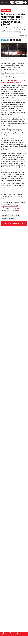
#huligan (4, 218)
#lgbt (11, 215)
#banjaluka (5, 215)
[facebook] (2, 40)
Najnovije (10, 634)
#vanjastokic (12, 218)
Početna (3, 634)
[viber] (8, 40)
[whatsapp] (5, 40)
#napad (17, 215)
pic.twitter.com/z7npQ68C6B (9, 206)
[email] (14, 40)
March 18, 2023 (16, 210)
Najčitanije (17, 634)
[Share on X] (11, 40)
